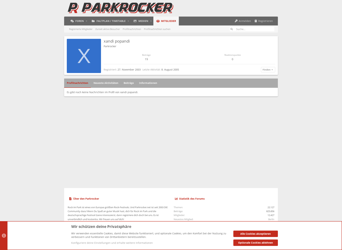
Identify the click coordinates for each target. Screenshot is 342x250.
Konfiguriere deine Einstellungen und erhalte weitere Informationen (112, 242)
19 (146, 59)
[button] (86, 21)
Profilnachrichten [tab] (77, 83)
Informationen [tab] (148, 83)
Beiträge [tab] (129, 83)
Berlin (271, 219)
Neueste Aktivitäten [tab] (106, 83)
